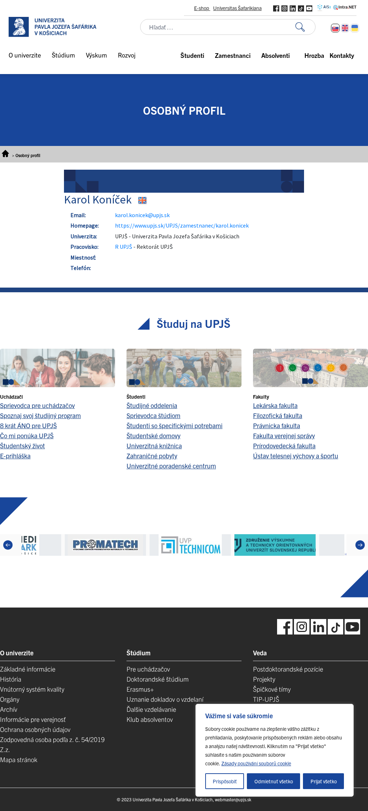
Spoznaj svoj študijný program (40, 415)
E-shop (202, 8)
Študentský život (22, 445)
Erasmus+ (140, 689)
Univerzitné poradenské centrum (171, 466)
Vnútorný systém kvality (32, 689)
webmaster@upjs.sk (233, 799)
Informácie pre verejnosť (33, 719)
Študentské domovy (153, 435)
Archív (8, 709)
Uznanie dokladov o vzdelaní (164, 699)
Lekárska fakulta (275, 405)
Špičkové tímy (272, 689)
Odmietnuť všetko (273, 781)
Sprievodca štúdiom (153, 415)
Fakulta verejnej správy (284, 435)
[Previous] (8, 545)
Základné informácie (27, 669)
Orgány (9, 699)
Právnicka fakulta (276, 425)
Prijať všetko (323, 781)
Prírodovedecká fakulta (284, 445)
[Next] (360, 545)
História (10, 679)
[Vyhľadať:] (305, 27)
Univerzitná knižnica (154, 445)
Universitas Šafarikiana (237, 8)
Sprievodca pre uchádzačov (37, 405)
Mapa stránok (18, 759)
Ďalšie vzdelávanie (151, 709)
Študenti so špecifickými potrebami (174, 425)
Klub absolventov (149, 719)
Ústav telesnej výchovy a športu (295, 456)
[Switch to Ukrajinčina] (355, 28)
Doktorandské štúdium (157, 679)
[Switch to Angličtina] (345, 28)
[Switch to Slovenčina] (335, 28)
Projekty (264, 679)
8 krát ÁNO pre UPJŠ (28, 425)
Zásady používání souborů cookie (256, 763)
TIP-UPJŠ (266, 699)
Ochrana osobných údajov (35, 729)
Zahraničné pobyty (151, 456)
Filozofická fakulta (277, 415)
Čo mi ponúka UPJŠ (27, 435)
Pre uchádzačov (148, 669)
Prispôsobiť (225, 781)
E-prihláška (15, 456)
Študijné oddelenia (151, 405)
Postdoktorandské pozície (288, 669)
